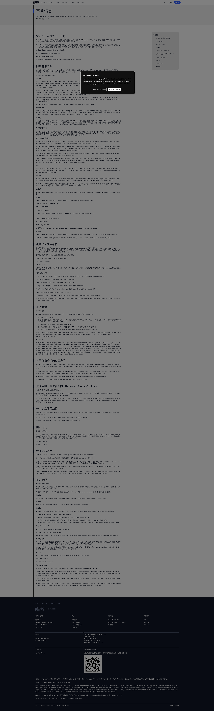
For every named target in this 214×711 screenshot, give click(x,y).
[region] (107, 82)
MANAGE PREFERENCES (99, 89)
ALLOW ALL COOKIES (114, 89)
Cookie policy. (96, 84)
